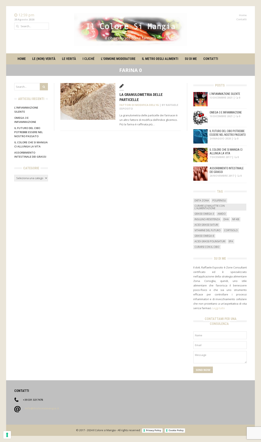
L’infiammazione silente (225, 93)
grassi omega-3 (204, 213)
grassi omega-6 (204, 236)
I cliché (88, 59)
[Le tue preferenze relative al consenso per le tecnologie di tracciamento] (7, 435)
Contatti (241, 19)
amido (222, 213)
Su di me (191, 59)
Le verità (69, 59)
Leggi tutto (218, 308)
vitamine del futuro (208, 230)
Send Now (203, 370)
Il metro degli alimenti (160, 59)
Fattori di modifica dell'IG (139, 105)
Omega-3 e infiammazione (226, 112)
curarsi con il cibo (207, 247)
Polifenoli (219, 200)
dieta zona (202, 200)
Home (243, 15)
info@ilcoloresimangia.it (42, 408)
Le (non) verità (43, 59)
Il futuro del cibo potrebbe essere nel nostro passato (28, 132)
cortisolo (231, 230)
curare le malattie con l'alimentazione (210, 207)
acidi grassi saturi (206, 225)
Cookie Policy (176, 430)
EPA (231, 241)
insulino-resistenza (207, 219)
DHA (226, 219)
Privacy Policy (153, 430)
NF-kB (235, 219)
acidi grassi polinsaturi (210, 241)
